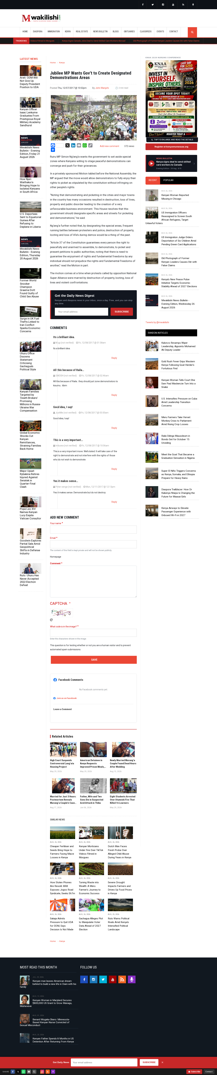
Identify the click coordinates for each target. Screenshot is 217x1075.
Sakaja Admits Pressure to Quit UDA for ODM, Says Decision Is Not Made (61, 924)
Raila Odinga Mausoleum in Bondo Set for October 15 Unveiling (175, 439)
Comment (55, 563)
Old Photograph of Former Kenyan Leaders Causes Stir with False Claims (137, 41)
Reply (114, 358)
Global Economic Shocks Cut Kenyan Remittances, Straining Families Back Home (30, 440)
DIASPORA (37, 31)
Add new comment (109, 146)
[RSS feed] (183, 5)
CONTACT (173, 31)
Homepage (55, 556)
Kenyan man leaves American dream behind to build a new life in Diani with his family (48, 984)
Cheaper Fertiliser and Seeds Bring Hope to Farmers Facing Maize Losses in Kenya (62, 852)
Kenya (62, 62)
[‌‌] (143, 5)
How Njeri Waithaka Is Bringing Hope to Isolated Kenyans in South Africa (30, 185)
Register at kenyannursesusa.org (171, 146)
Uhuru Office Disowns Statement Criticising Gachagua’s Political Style (28, 361)
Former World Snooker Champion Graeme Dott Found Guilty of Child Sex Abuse (29, 288)
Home (25, 31)
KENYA (68, 31)
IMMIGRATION (54, 31)
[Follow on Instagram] (42, 1072)
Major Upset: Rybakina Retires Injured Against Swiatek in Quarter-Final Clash (29, 479)
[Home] (41, 18)
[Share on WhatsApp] (23, 1072)
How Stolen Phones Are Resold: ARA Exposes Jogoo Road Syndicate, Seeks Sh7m (62, 888)
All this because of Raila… (68, 370)
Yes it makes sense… (65, 481)
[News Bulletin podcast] (193, 5)
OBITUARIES (129, 31)
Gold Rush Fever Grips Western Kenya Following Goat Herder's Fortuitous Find (178, 365)
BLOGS (116, 31)
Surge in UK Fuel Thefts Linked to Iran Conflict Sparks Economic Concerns (30, 325)
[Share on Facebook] (13, 1072)
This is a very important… (68, 440)
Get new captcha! (51, 620)
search (192, 32)
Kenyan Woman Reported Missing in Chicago (175, 197)
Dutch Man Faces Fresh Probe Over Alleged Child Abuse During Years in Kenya (119, 852)
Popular (168, 180)
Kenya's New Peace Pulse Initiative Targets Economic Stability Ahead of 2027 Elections (179, 283)
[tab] (153, 180)
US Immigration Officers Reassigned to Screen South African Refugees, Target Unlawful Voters (169, 218)
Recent (153, 180)
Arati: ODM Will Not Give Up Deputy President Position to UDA (30, 82)
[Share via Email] (29, 1072)
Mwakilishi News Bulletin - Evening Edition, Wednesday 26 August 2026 (178, 304)
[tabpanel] (171, 246)
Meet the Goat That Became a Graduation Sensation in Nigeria (178, 456)
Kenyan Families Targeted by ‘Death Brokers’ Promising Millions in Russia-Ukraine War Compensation (30, 401)
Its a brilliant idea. (64, 337)
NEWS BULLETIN (100, 31)
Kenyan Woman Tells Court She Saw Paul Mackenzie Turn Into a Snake (178, 384)
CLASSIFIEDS (146, 31)
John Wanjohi (102, 88)
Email (53, 538)
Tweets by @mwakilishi (157, 322)
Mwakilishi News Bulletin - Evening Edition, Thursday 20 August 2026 (30, 253)
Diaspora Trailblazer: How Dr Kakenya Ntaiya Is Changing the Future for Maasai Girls (178, 493)
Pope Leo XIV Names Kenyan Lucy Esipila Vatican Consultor (30, 513)
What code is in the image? (63, 626)
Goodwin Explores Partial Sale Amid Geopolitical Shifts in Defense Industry (30, 547)
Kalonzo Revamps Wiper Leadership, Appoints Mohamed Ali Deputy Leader (178, 346)
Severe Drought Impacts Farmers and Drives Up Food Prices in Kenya (120, 888)
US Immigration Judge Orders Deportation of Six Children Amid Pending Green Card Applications (178, 241)
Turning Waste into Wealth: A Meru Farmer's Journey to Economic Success (90, 888)
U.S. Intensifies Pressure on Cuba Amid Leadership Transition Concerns (179, 402)
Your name (55, 523)
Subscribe (122, 311)
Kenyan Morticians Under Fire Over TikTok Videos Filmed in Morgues (91, 852)
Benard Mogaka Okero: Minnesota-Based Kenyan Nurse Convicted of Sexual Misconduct (45, 1022)
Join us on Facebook (67, 698)
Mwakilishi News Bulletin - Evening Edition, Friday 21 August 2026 (30, 152)
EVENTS (160, 31)
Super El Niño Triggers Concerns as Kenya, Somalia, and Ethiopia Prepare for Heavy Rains (178, 474)
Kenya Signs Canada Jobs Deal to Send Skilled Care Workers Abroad (64, 41)
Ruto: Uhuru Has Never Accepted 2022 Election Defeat (29, 580)
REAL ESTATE (82, 31)
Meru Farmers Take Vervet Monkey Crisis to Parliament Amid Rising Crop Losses (176, 421)
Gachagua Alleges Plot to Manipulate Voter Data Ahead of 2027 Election (91, 924)
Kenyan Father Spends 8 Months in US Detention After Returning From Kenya (53, 1040)
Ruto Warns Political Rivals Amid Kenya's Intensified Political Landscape (118, 924)
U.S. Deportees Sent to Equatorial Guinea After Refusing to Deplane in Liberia (30, 220)
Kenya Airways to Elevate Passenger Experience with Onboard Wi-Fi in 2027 (176, 512)
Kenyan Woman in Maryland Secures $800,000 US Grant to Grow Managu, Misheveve (46, 1003)
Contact (209, 1072)
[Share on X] (18, 1072)
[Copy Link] (34, 1072)
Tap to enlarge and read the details (173, 140)
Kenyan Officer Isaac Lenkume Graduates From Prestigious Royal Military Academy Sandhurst (30, 117)
